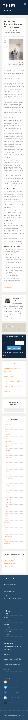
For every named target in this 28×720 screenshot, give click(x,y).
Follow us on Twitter (13, 687)
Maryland (8, 474)
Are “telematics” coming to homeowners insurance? (13, 330)
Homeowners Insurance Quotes (10, 581)
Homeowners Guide (8, 602)
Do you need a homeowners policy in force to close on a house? (12, 325)
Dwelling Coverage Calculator (10, 561)
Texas (7, 506)
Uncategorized (7, 543)
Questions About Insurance (9, 591)
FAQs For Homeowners (9, 565)
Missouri (7, 485)
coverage (11, 286)
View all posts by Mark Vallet (11, 318)
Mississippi (8, 481)
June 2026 (6, 613)
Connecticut (8, 457)
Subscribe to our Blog (13, 681)
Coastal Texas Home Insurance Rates (12, 386)
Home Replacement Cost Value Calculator (12, 598)
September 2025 (7, 631)
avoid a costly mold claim (17, 249)
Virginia (7, 509)
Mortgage (6, 525)
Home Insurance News (9, 566)
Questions (6, 34)
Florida (14, 30)
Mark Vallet (10, 29)
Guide (5, 438)
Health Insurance (7, 441)
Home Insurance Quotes (9, 560)
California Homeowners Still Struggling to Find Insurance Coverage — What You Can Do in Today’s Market (13, 381)
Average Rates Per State (9, 563)
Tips (16, 34)
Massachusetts (9, 478)
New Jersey (8, 488)
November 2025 (7, 627)
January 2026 (6, 624)
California (11, 30)
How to (5, 515)
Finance (6, 431)
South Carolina (12, 34)
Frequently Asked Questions (10, 584)
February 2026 (7, 620)
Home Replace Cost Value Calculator (12, 568)
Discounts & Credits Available (10, 588)
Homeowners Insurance (9, 32)
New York (8, 492)
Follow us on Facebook (13, 692)
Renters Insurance (8, 536)
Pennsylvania (8, 499)
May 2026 (6, 617)
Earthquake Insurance (8, 427)
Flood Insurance (7, 434)
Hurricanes (6, 518)
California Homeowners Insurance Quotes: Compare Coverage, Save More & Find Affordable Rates (13, 370)
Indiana (7, 471)
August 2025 (6, 634)
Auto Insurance (7, 424)
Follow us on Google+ (13, 702)
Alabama (7, 446)
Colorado (7, 453)
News (5, 529)
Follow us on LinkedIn (13, 697)
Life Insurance (7, 522)
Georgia (17, 30)
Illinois (7, 467)
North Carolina (17, 32)
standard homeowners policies (11, 122)
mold (10, 287)
